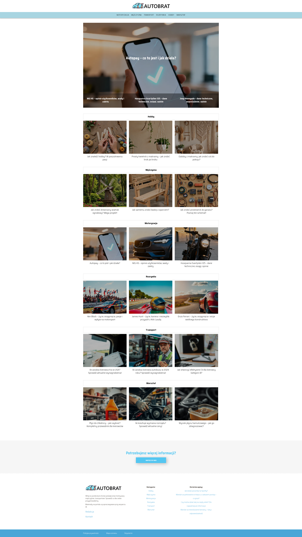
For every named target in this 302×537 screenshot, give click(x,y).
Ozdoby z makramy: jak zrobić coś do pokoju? (196, 158)
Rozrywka (161, 14)
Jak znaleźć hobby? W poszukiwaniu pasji (105, 158)
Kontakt (89, 516)
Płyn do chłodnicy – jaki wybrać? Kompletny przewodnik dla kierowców (105, 425)
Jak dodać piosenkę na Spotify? (196, 490)
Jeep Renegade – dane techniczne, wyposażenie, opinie (196, 100)
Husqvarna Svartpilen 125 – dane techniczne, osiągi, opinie (151, 100)
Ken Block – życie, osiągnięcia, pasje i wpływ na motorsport (104, 318)
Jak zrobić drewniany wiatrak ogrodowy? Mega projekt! (105, 211)
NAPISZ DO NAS (151, 460)
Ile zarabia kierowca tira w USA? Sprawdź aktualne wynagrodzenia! (105, 371)
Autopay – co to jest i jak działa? (151, 58)
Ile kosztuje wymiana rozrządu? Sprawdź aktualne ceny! (150, 425)
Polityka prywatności (91, 533)
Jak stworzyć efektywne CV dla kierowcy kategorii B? (196, 371)
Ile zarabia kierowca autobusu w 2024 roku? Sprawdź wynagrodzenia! (150, 371)
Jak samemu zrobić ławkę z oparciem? (150, 209)
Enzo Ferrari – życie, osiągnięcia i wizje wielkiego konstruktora (196, 318)
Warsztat (180, 14)
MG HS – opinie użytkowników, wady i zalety (105, 100)
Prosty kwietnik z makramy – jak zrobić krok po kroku (151, 158)
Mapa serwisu (111, 533)
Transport (149, 14)
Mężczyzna (136, 14)
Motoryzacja (123, 14)
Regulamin (128, 533)
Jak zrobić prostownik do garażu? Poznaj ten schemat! (196, 211)
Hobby (171, 14)
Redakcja (89, 511)
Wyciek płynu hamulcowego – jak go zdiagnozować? (196, 425)
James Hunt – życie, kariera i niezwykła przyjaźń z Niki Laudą (150, 318)
